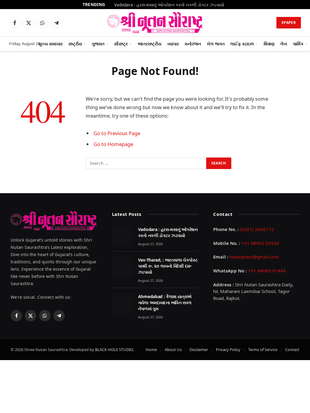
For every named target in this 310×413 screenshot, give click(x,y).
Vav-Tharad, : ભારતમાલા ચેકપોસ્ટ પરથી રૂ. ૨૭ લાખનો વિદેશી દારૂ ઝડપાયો (168, 266)
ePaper (289, 22)
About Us (173, 349)
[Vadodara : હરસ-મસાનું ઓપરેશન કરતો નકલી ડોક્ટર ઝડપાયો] (122, 236)
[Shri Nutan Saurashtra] (155, 22)
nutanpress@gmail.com (254, 257)
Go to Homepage (113, 144)
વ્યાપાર (173, 44)
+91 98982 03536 (260, 243)
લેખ (283, 44)
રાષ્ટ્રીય (75, 44)
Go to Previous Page (117, 133)
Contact (292, 349)
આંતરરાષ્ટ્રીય (149, 44)
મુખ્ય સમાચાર (51, 44)
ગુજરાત (98, 44)
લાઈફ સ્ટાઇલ (242, 44)
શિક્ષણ (269, 44)
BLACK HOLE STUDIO (114, 349)
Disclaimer (199, 349)
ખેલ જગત (216, 44)
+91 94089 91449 (267, 271)
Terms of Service (262, 349)
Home (151, 349)
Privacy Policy (228, 349)
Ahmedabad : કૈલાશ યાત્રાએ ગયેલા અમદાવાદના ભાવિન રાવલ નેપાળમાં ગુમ (165, 302)
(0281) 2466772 (257, 229)
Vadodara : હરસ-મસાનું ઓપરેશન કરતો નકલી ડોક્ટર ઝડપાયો (169, 5)
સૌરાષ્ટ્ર (121, 44)
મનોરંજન (193, 44)
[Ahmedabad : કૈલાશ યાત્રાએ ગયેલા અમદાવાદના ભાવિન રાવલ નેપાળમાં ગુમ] (122, 303)
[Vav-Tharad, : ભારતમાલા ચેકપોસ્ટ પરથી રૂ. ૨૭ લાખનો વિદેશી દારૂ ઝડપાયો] (122, 266)
